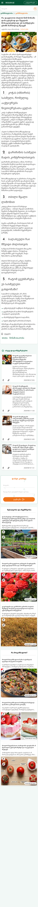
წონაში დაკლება (16, 338)
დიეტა (5, 338)
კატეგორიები (30, 3)
